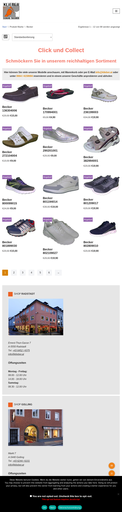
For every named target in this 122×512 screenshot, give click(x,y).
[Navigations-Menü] (116, 11)
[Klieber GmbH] (11, 11)
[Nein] (118, 494)
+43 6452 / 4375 (21, 350)
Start (4, 27)
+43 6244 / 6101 (21, 461)
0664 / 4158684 (24, 76)
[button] (112, 473)
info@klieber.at (104, 72)
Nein (52, 507)
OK (44, 507)
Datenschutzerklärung (69, 507)
